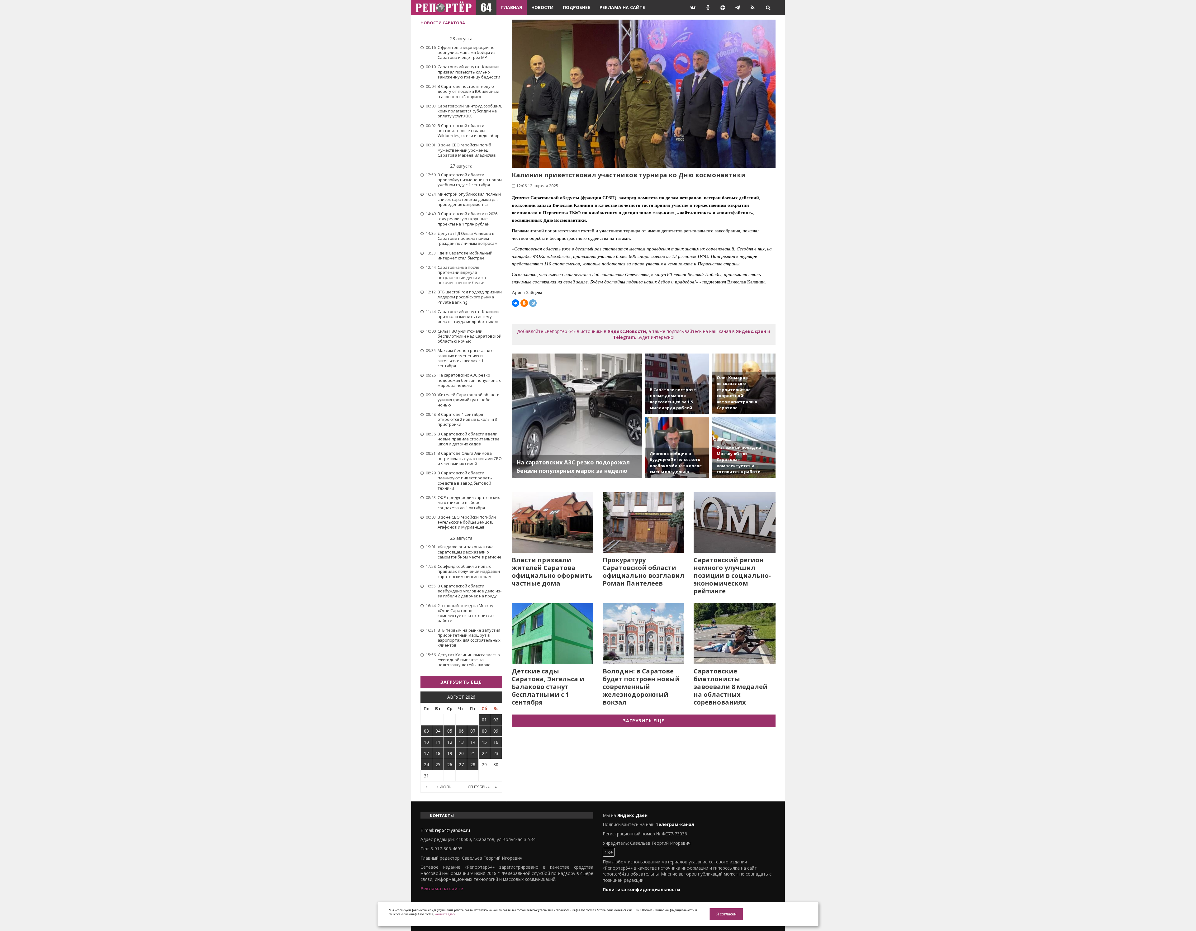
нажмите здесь (444, 914)
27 (461, 764)
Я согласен (726, 914)
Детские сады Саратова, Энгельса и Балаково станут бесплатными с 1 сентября (548, 686)
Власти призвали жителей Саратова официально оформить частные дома (552, 571)
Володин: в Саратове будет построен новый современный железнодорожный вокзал (641, 686)
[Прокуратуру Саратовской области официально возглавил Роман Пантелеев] (643, 522)
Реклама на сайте (622, 7)
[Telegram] (533, 303)
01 (484, 720)
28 (472, 764)
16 (495, 742)
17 (426, 753)
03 (426, 731)
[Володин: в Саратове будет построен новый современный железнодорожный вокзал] (643, 633)
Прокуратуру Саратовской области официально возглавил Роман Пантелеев (643, 571)
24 (426, 764)
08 (484, 731)
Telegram (624, 337)
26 (449, 764)
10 (426, 742)
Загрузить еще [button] (461, 682)
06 (461, 731)
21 (472, 753)
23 (495, 753)
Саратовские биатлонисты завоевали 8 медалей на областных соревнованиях (730, 686)
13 (461, 742)
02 (495, 720)
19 (449, 753)
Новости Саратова (442, 23)
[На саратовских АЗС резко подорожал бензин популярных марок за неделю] (577, 416)
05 (449, 731)
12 (449, 742)
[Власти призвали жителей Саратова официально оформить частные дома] (552, 522)
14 (472, 742)
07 (472, 731)
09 (495, 731)
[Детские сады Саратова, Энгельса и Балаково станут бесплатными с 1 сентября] (552, 633)
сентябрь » (479, 787)
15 (484, 742)
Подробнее (576, 7)
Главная (511, 7)
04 (437, 731)
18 (437, 753)
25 (437, 764)
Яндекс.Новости (627, 331)
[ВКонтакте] (515, 303)
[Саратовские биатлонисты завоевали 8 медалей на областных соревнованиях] (734, 633)
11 (437, 742)
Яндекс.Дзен (751, 331)
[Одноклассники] (524, 303)
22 (484, 753)
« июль (443, 787)
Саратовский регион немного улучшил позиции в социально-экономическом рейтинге (732, 575)
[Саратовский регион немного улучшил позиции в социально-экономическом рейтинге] (734, 522)
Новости (542, 7)
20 (461, 753)
